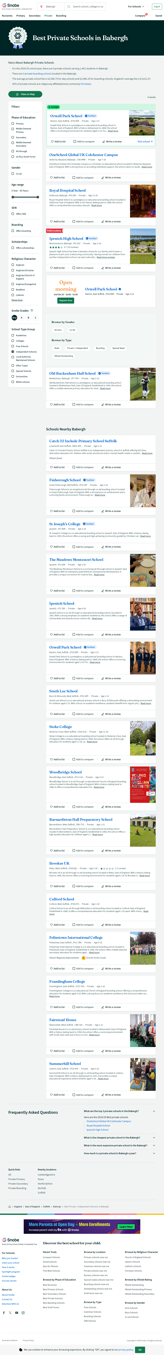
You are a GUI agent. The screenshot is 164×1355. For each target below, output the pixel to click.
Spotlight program (11, 1271)
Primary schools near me (96, 1257)
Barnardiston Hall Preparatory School (101, 834)
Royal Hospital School (101, 205)
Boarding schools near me (96, 1284)
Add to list (60, 141)
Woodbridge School (101, 789)
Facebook (4, 1313)
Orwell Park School (101, 125)
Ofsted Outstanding (63, 356)
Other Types (22, 365)
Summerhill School (101, 1078)
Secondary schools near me (97, 1262)
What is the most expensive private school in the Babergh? (115, 1145)
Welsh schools (23, 382)
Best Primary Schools (53, 1289)
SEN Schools (90, 1321)
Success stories (9, 1280)
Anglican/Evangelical (26, 284)
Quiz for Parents (50, 1266)
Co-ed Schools (132, 1317)
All (9, 1174)
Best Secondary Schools (54, 1294)
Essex (41, 1179)
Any (14, 317)
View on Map (27, 94)
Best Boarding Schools (54, 1303)
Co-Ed (72, 330)
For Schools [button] (134, 6)
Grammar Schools (92, 1312)
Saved (158, 15)
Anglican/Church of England (25, 277)
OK (140, 1350)
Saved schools (50, 1262)
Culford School (101, 911)
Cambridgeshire (46, 1174)
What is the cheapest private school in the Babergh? (112, 1137)
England (18, 1206)
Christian (85, 84)
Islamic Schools (132, 1262)
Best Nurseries (50, 1285)
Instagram (23, 1313)
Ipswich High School (101, 250)
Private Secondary (18, 1183)
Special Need (118, 348)
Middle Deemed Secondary (23, 144)
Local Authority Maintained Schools (25, 358)
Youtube (17, 1313)
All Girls (58, 330)
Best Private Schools (53, 1298)
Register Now (65, 300)
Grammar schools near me (96, 1266)
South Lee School (101, 701)
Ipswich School (101, 618)
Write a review (114, 141)
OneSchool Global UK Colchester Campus (101, 165)
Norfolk (42, 1188)
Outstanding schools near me (98, 1288)
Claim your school (10, 1262)
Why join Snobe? (10, 1258)
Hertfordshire (45, 1183)
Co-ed (19, 173)
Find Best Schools (51, 1270)
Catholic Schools (133, 1266)
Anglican (20, 265)
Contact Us (7, 1299)
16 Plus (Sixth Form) (25, 156)
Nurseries (7, 15)
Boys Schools (131, 1312)
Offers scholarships (25, 248)
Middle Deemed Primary (23, 130)
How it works (8, 1267)
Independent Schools (26, 351)
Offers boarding (23, 231)
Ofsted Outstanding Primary (138, 1289)
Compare (140, 15)
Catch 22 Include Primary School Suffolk (101, 453)
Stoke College (101, 742)
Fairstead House (101, 1034)
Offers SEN (21, 214)
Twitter (10, 1313)
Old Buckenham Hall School (101, 388)
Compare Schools (51, 1257)
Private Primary (16, 1179)
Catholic (20, 295)
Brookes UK (101, 874)
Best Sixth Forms (51, 1307)
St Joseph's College (101, 534)
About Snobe (8, 1295)
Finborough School (101, 494)
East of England (32, 1206)
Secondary (35, 15)
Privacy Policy (28, 1340)
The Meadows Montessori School (101, 574)
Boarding (61, 15)
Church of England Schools (138, 1257)
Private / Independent (77, 348)
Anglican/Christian (25, 270)
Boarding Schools (92, 1316)
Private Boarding (17, 1188)
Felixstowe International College (101, 952)
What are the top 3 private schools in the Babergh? (111, 1111)
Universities (22, 376)
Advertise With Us (10, 1304)
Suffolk (41, 1192)
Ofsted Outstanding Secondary (139, 1294)
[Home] (9, 1206)
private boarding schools (38, 73)
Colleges (20, 341)
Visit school (144, 141)
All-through (21, 151)
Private (48, 15)
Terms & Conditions (10, 1340)
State (56, 348)
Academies (21, 335)
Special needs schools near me (98, 1279)
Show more (17, 300)
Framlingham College (101, 993)
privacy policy (126, 1349)
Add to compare (85, 141)
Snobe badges (9, 1276)
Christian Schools (133, 1270)
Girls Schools (131, 1308)
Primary (20, 15)
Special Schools (23, 371)
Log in (157, 6)
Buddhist (20, 289)
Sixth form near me (93, 1293)
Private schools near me (95, 1270)
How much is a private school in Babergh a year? (110, 1153)
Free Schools (22, 346)
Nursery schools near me (96, 1275)
